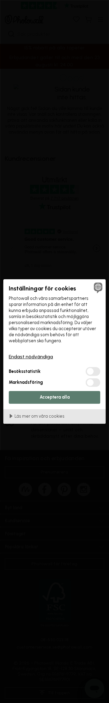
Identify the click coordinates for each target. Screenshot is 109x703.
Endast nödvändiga (31, 357)
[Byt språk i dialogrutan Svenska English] (97, 287)
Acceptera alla (55, 397)
